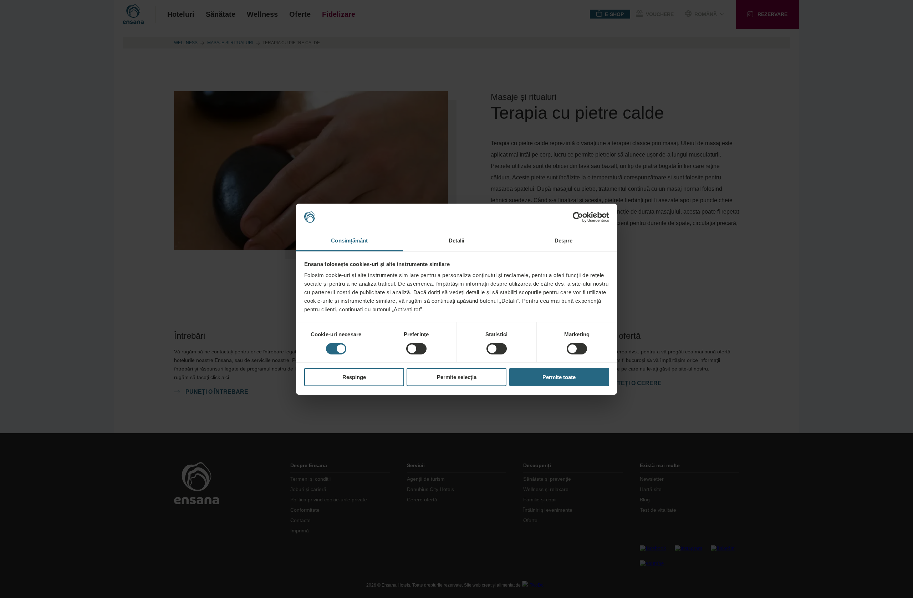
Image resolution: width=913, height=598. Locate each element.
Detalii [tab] (457, 240)
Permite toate (559, 377)
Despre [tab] (564, 240)
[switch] (416, 348)
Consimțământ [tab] (349, 240)
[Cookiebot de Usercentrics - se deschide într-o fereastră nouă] (578, 217)
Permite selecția (456, 377)
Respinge (354, 377)
